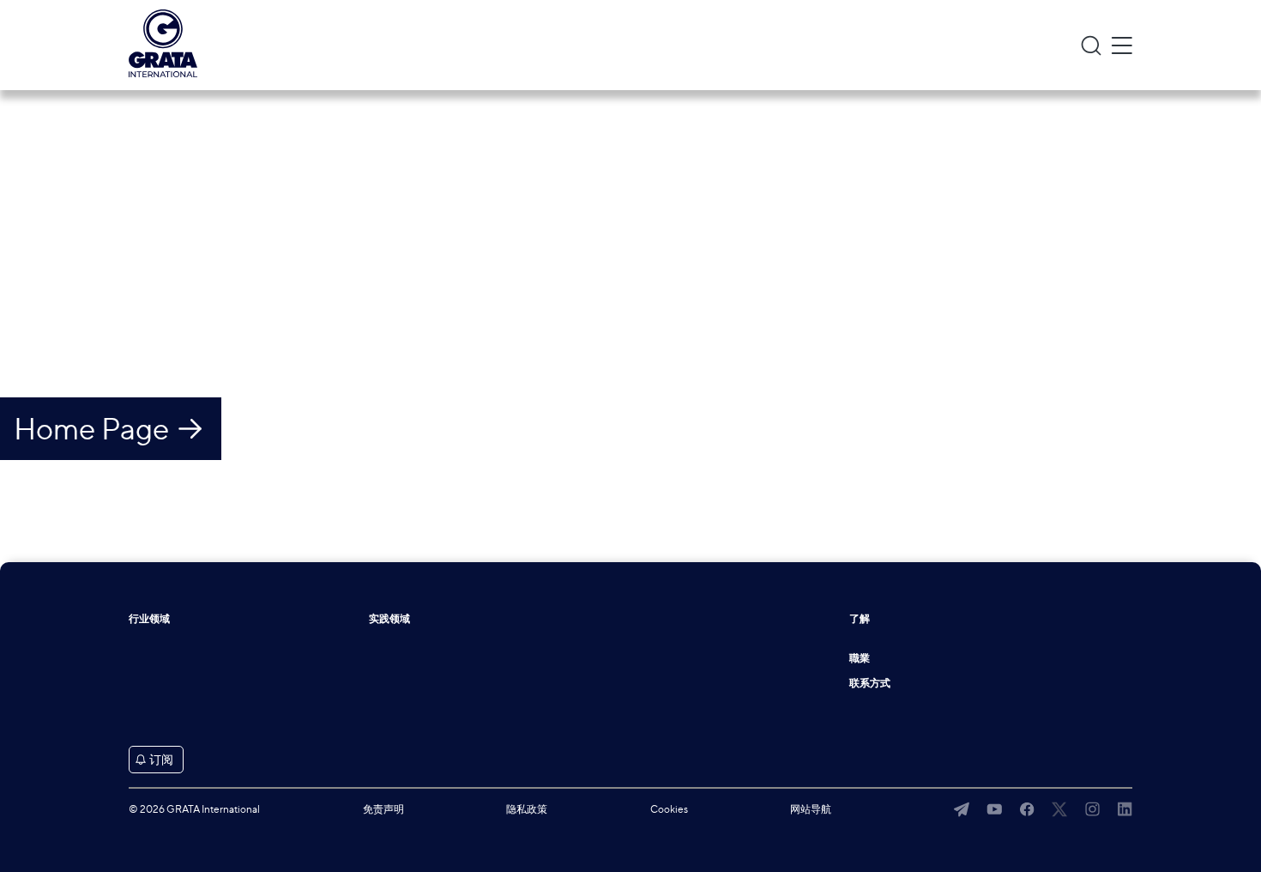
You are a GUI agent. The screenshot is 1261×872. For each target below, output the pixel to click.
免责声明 (383, 808)
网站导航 (810, 808)
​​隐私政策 (526, 808)
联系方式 (869, 683)
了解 (859, 619)
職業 (859, 658)
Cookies (669, 808)
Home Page (91, 428)
